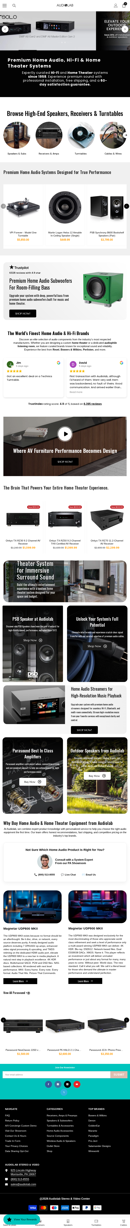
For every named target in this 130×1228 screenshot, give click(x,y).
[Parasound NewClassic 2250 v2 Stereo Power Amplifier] (23, 1024)
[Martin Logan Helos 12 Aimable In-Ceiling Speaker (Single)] (65, 207)
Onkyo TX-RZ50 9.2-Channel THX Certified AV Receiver (65, 542)
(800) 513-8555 (44, 874)
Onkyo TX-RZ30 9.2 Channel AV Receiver (23, 542)
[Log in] (116, 5)
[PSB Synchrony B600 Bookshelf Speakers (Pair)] (107, 207)
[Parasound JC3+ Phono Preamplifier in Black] (107, 1024)
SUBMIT (119, 1074)
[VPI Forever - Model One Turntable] (23, 207)
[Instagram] (58, 1084)
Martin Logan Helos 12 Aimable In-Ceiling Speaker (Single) (65, 234)
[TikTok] (67, 1084)
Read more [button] (13, 392)
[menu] (5, 6)
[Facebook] (48, 1084)
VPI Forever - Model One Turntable (23, 234)
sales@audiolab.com (23, 1184)
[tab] (59, 42)
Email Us (89, 874)
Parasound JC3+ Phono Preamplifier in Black (108, 1050)
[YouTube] (76, 1084)
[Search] (14, 6)
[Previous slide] (5, 29)
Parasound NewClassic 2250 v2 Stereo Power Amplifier (24, 1050)
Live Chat (68, 874)
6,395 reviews (93, 404)
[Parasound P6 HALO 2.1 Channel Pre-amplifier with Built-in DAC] (65, 1024)
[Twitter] (63, 1092)
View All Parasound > (20, 993)
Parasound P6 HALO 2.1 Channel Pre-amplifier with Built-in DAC (66, 1050)
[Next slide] (125, 29)
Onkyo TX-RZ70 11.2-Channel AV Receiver (107, 542)
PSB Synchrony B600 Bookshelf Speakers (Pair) (107, 234)
